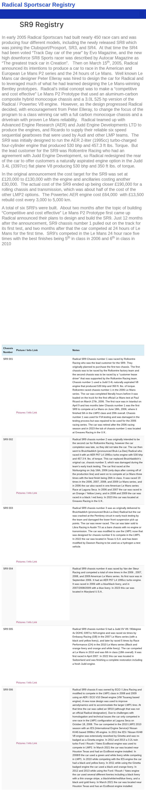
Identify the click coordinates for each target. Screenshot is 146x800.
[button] (141, 14)
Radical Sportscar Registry (38, 4)
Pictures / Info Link (26, 412)
